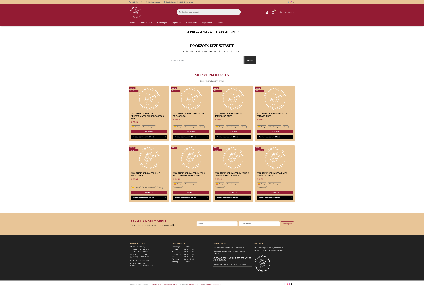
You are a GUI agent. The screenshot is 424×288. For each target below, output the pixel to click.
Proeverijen (162, 23)
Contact (220, 23)
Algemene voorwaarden (170, 284)
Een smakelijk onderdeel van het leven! (230, 253)
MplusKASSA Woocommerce (195, 284)
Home (132, 23)
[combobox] (206, 60)
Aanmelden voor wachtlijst (143, 137)
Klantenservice (285, 12)
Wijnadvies (176, 23)
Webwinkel (145, 23)
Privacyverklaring (156, 284)
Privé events (191, 23)
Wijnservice (207, 23)
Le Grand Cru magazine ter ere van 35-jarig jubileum (232, 259)
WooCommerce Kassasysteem (212, 284)
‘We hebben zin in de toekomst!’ (228, 247)
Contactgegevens (138, 243)
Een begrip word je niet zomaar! (229, 264)
